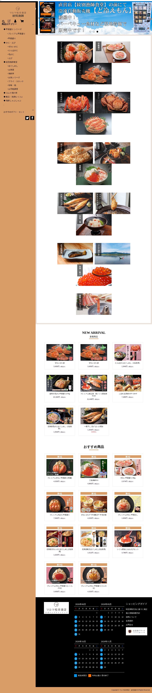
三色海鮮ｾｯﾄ (93, 480)
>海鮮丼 (9, 74)
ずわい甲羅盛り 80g (127, 478)
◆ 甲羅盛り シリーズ (13, 29)
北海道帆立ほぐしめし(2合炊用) (94, 549)
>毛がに (9, 54)
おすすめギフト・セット (14, 112)
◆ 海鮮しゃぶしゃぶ (12, 101)
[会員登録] (9, 21)
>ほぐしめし (11, 66)
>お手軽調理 (11, 89)
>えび (8, 58)
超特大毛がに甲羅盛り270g (60, 394)
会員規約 (129, 621)
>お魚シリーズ (12, 77)
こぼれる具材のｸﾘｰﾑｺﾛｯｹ (128, 394)
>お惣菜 (9, 70)
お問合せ (129, 625)
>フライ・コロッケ (14, 81)
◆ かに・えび (9, 43)
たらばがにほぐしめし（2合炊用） (128, 363)
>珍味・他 (10, 85)
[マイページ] (15, 21)
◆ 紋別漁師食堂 (10, 62)
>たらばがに (11, 50)
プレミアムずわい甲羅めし (128, 515)
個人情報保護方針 (133, 613)
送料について (131, 617)
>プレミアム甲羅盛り (16, 34)
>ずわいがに (11, 47)
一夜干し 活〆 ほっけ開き (93, 426)
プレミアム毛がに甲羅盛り (60, 515)
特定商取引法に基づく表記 (136, 609)
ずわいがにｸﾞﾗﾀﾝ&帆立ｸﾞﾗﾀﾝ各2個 (93, 515)
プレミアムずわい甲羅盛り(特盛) (60, 478)
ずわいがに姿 (60, 363)
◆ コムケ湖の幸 (10, 93)
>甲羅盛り (11, 38)
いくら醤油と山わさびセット (128, 549)
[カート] (21, 21)
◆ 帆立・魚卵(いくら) (13, 97)
